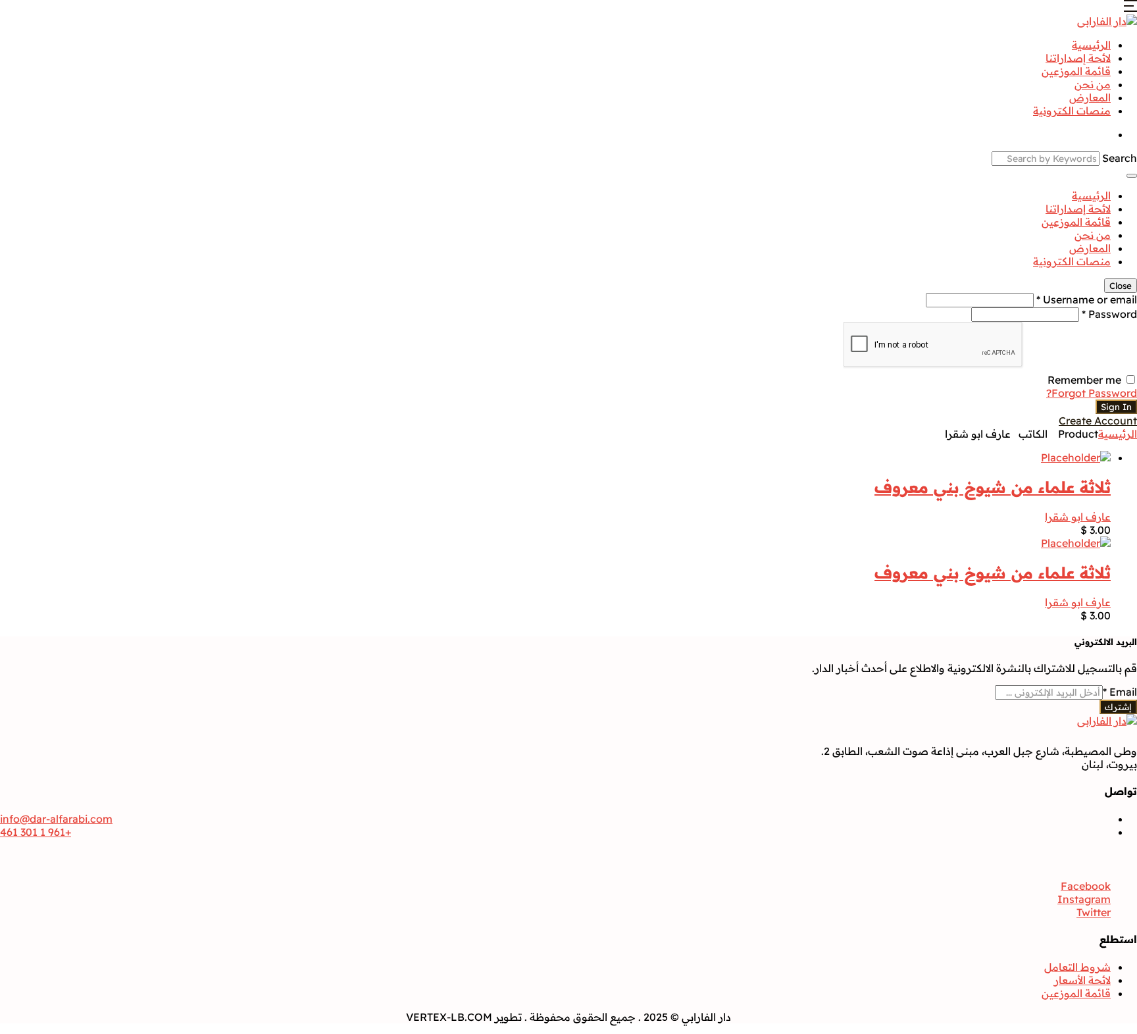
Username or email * (1086, 299)
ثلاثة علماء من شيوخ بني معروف (992, 487)
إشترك (1118, 707)
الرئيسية (1091, 44)
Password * (1109, 314)
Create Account (1098, 420)
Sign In (1116, 406)
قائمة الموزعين (1076, 71)
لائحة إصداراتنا (1078, 58)
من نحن (1092, 84)
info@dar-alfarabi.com (56, 818)
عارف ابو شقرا (1078, 516)
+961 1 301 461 (35, 832)
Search (1119, 158)
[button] (1130, 7)
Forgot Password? (1091, 393)
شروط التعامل (1077, 966)
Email (1120, 691)
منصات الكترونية (1072, 110)
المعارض (1090, 97)
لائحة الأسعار (1082, 980)
